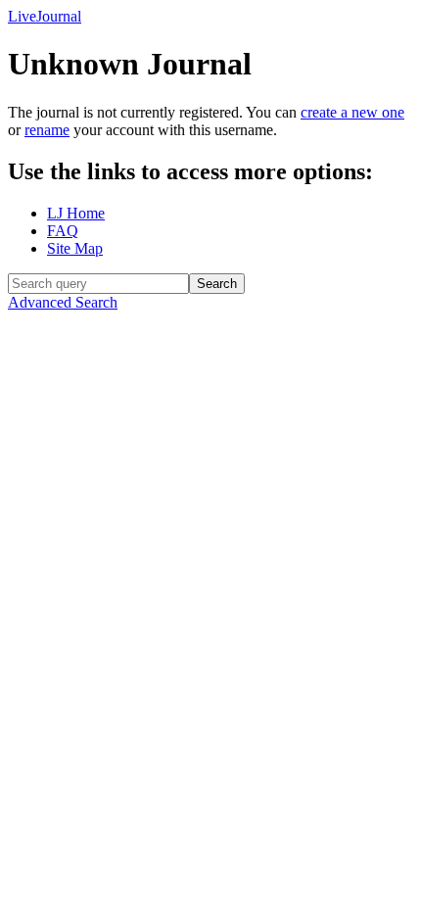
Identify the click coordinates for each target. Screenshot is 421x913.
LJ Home (76, 213)
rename (47, 129)
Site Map (75, 248)
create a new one (352, 112)
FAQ (62, 230)
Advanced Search (62, 302)
